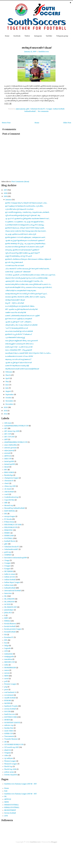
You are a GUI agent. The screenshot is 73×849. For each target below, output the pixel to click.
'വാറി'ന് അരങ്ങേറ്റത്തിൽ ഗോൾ (16, 328)
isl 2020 (7, 604)
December (9, 404)
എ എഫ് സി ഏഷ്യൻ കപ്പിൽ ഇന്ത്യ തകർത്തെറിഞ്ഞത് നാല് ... (27, 218)
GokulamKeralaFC (11, 549)
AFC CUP (7, 434)
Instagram (38, 36)
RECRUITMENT (10, 810)
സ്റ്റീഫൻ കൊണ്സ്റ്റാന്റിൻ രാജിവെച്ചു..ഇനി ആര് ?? (22, 253)
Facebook (16, 36)
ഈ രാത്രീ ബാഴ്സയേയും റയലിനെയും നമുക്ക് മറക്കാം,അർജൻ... (27, 212)
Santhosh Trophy (11, 706)
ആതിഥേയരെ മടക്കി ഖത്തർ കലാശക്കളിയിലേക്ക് (22, 369)
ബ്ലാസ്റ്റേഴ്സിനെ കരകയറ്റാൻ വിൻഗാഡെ (19, 344)
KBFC (6, 618)
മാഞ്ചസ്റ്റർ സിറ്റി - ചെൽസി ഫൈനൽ (18, 347)
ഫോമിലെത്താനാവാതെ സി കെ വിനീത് (19, 356)
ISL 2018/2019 (9, 599)
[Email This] (5, 104)
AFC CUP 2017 (9, 437)
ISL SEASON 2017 (10, 607)
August (8, 391)
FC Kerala (8, 519)
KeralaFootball (9, 632)
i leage (6, 560)
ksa (5, 643)
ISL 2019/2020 (9, 602)
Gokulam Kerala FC (37, 109)
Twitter (27, 36)
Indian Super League (12, 582)
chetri (6, 483)
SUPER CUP (8, 733)
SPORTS (7, 720)
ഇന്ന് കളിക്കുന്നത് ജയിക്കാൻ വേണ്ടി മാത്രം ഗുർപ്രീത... (24, 206)
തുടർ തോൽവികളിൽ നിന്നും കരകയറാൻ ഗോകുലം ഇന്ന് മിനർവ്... (28, 287)
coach (6, 494)
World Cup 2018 (10, 769)
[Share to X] (9, 104)
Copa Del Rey (9, 500)
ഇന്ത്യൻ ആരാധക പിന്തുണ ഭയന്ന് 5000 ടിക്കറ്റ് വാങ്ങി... (25, 228)
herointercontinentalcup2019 (15, 558)
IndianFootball (30, 111)
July (7, 388)
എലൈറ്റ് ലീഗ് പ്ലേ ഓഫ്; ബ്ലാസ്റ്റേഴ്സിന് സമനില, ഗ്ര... (24, 281)
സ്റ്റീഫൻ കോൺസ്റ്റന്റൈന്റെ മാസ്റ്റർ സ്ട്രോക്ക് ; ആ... (23, 215)
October (9, 398)
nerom (6, 673)
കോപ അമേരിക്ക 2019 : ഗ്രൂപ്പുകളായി (18, 350)
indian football (58, 109)
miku (6, 665)
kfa (5, 634)
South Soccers (9, 714)
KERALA (7, 621)
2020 (6, 407)
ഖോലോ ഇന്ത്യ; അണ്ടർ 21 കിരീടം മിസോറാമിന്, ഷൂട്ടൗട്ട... (25, 297)
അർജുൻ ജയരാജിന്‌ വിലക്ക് (36, 47)
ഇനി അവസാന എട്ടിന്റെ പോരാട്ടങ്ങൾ (18, 319)
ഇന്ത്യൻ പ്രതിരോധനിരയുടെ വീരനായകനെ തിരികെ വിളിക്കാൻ (28, 259)
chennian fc (8, 481)
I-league (7, 566)
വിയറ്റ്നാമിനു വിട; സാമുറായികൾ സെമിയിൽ (21, 325)
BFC (5, 470)
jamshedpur (9, 610)
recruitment (9, 695)
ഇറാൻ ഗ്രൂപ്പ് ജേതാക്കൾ (14, 262)
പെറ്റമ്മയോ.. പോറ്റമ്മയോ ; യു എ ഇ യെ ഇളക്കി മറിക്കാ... (24, 222)
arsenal (7, 453)
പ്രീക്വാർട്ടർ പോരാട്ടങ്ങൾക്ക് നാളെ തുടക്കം (20, 290)
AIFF (6, 439)
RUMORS (7, 700)
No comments (43, 111)
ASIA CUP (7, 459)
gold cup (7, 552)
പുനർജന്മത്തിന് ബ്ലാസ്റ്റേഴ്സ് (15, 337)
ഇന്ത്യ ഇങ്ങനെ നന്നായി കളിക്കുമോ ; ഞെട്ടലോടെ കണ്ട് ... (25, 237)
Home (7, 36)
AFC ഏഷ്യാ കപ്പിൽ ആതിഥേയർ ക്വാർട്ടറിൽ (21, 309)
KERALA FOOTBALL (11, 807)
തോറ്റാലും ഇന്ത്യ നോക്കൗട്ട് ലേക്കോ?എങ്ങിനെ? (22, 250)
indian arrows (9, 577)
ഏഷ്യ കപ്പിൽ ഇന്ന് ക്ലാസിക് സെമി (18, 362)
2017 (5, 190)
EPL (5, 514)
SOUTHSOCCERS (10, 717)
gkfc (28, 109)
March (8, 375)
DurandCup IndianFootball (14, 508)
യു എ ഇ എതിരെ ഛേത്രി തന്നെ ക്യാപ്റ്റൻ (20, 234)
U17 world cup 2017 (11, 747)
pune (6, 689)
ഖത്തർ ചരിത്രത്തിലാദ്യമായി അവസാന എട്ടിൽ (22, 316)
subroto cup (8, 725)
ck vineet (7, 489)
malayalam (8, 654)
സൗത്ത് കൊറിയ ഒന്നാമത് (14, 265)
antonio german (10, 448)
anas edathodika (10, 445)
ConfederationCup (11, 497)
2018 (5, 193)
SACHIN (7, 703)
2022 (5, 414)
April (8, 378)
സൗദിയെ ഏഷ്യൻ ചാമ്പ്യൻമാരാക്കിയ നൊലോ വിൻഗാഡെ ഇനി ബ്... (30, 275)
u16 (5, 742)
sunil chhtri (8, 731)
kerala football (9, 626)
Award (6, 467)
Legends (7, 648)
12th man (7, 423)
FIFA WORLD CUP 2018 (12, 525)
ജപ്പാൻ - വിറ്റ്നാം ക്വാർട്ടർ (14, 303)
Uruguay (7, 753)
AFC (5, 428)
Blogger (54, 842)
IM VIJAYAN (8, 571)
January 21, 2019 (30, 51)
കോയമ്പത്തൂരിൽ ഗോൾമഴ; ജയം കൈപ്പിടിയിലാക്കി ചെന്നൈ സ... (28, 284)
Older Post (67, 123)
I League (49, 109)
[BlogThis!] (7, 104)
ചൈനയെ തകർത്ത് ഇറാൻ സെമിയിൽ (19, 331)
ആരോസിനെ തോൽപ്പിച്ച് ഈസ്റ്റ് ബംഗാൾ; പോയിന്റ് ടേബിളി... (26, 278)
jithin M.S (8, 613)
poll (5, 681)
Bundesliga (8, 475)
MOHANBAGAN (10, 668)
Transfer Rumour (11, 739)
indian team (8, 585)
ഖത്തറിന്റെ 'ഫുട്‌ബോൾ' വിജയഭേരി (17, 272)
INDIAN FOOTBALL (11, 805)
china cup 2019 (10, 486)
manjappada (9, 656)
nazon (6, 670)
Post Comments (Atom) (20, 181)
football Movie (9, 541)
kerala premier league (12, 629)
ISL (5, 596)
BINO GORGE (9, 472)
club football (9, 492)
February (9, 372)
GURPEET (8, 555)
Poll (5, 791)
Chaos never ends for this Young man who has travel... (25, 231)
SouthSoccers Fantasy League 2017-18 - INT (20, 784)
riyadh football (10, 698)
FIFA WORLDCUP (10, 527)
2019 (5, 196)
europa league (9, 516)
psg (5, 687)
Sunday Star (8, 728)
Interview (8, 593)
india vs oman (9, 574)
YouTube (49, 36)
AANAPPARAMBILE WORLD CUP (16, 426)
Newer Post (6, 123)
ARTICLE (7, 456)
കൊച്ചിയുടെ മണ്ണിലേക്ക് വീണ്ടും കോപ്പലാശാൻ (21, 341)
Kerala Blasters (10, 624)
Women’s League (10, 764)
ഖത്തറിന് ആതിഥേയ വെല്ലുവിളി (17, 366)
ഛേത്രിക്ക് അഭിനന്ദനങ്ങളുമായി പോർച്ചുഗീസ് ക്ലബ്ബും (24, 225)
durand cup (8, 505)
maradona (8, 659)
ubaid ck (7, 750)
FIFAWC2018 (9, 536)
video (6, 755)
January (8, 200)
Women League (10, 761)
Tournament (9, 736)
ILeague (7, 569)
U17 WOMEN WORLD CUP (13, 744)
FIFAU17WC (8, 530)
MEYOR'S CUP (9, 662)
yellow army (9, 772)
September (10, 394)
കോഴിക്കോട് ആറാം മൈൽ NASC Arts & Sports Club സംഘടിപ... (28, 353)
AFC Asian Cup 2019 (11, 431)
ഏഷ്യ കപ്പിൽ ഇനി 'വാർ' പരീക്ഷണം (18, 322)
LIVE (6, 651)
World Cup (8, 766)
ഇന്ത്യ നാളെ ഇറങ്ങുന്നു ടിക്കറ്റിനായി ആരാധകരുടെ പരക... (26, 203)
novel (6, 678)
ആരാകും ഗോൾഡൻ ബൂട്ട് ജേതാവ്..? (18, 359)
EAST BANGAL (9, 511)
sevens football (10, 709)
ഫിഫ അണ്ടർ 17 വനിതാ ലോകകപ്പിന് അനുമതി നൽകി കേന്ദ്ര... (27, 269)
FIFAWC (7, 533)
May (7, 381)
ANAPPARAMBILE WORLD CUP (15, 442)
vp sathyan (8, 758)
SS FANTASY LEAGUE (12, 722)
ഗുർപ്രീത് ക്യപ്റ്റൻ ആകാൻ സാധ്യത (19, 209)
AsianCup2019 (9, 464)
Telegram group (62, 36)
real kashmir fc (10, 692)
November (9, 401)
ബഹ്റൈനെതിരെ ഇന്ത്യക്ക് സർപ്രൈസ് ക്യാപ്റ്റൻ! (24, 247)
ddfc (6, 503)
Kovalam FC (8, 637)
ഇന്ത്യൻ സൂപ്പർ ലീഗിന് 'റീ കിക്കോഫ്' (18, 334)
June (7, 385)
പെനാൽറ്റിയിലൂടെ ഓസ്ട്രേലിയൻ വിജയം (20, 306)
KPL (5, 640)
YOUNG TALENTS (10, 775)
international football (12, 590)
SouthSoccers (43, 51)
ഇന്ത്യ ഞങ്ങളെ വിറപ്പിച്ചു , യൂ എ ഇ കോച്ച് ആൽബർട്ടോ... (25, 243)
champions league (11, 478)
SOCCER (7, 711)
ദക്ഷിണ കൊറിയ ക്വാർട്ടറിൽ (15, 312)
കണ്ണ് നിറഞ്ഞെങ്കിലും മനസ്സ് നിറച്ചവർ (18, 256)
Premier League (10, 684)
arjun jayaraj (20, 109)
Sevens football (10, 813)
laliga (6, 645)
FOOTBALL (8, 538)
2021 (5, 411)
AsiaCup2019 (9, 461)
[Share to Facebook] (11, 104)
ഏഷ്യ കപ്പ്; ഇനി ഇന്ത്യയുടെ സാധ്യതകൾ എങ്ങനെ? (25, 240)
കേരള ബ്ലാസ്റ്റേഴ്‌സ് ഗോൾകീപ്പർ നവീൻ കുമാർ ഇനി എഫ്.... (26, 294)
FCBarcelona (9, 522)
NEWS (6, 676)
